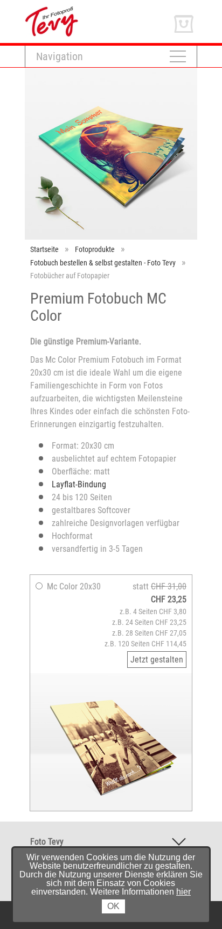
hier (183, 891)
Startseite (44, 249)
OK (113, 906)
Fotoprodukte (95, 249)
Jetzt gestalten (156, 659)
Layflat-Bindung (79, 484)
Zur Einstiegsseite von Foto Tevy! (82, 10)
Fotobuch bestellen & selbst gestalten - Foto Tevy (103, 262)
